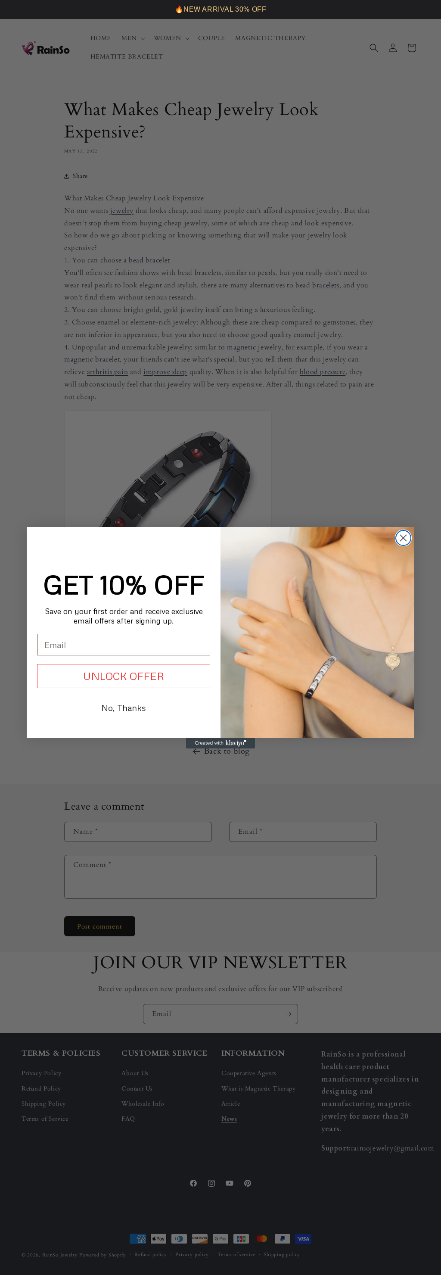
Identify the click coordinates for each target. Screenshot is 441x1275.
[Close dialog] (403, 538)
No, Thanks (123, 707)
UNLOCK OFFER (123, 676)
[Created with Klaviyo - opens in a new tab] (220, 743)
